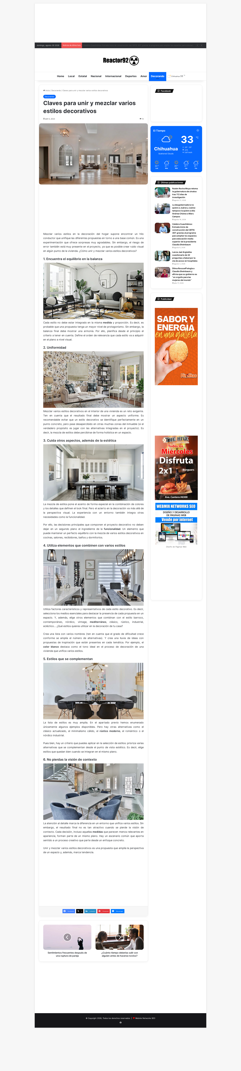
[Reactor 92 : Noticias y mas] (120, 60)
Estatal (83, 76)
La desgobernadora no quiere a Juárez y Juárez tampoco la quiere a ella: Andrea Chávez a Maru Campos (183, 211)
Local (71, 76)
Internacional (113, 76)
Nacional (96, 76)
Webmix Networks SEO (145, 1018)
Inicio (47, 90)
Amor (143, 76)
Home (60, 76)
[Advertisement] (120, 23)
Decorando (157, 76)
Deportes (131, 76)
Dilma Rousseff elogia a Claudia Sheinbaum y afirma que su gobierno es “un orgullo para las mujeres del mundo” (132, 45)
